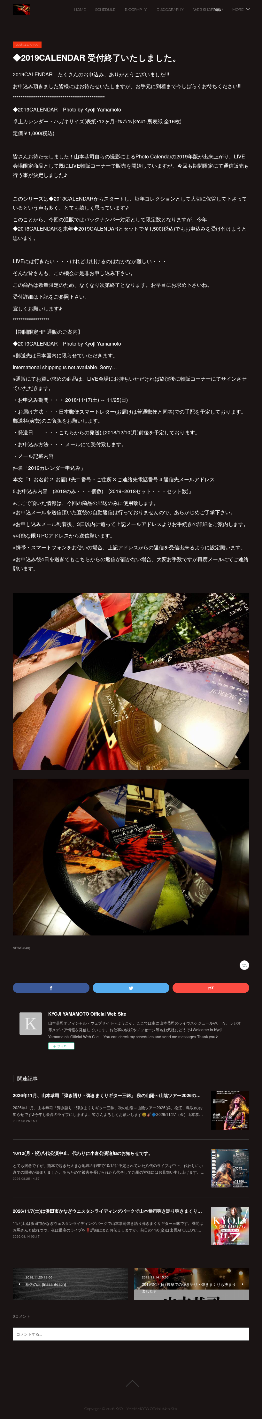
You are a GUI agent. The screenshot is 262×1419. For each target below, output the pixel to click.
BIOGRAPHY (136, 9)
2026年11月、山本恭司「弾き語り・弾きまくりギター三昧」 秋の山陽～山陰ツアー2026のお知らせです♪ (119, 1095)
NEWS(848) (21, 948)
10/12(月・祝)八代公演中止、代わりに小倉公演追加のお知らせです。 (83, 1153)
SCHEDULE (105, 9)
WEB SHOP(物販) (208, 9)
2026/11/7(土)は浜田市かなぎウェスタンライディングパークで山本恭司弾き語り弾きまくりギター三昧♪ (118, 1211)
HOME (80, 9)
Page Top (131, 1383)
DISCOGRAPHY (170, 9)
